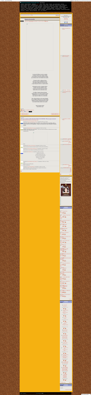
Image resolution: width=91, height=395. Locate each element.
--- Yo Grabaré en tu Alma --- (65, 350)
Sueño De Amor (65, 330)
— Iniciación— (65, 306)
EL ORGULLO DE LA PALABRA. (65, 357)
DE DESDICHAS (69, 165)
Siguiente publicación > (55, 113)
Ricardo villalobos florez (65, 364)
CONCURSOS (65, 224)
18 (66, 230)
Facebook (27, 111)
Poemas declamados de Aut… (67, 236)
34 (64, 230)
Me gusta (23, 110)
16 (66, 242)
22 (66, 217)
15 (66, 251)
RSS (21, 171)
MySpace (23, 111)
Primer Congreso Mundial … (67, 294)
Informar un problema (54, 393)
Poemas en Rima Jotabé (66, 240)
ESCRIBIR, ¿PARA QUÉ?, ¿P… (67, 253)
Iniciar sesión (77, 0)
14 (64, 222)
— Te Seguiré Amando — (65, 325)
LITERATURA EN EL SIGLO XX (67, 258)
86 (64, 217)
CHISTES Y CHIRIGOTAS (66, 290)
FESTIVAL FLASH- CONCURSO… (65, 249)
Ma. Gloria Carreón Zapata (31, 145)
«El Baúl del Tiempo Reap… (67, 215)
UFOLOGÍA (64, 244)
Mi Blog (31, 15)
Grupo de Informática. (66, 232)
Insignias (48, 393)
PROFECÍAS (64, 268)
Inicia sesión (66, 19)
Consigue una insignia (68, 389)
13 (64, 226)
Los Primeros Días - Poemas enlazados (65, 338)
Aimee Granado (31, 21)
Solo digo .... (69, 89)
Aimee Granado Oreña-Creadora (30, 393)
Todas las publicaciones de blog (25, 15)
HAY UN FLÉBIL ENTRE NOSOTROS (65, 370)
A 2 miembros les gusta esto (29, 109)
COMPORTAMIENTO (70, 170)
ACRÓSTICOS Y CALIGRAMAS (65, 286)
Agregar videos (63, 382)
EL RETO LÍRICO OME (66, 277)
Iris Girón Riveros (30, 151)
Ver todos (70, 174)
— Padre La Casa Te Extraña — (65, 313)
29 (66, 226)
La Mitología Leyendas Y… (67, 220)
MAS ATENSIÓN (70, 142)
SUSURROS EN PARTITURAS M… (67, 273)
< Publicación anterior (24, 113)
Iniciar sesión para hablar (85, 394)
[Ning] (2, 0)
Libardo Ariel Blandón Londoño (32, 121)
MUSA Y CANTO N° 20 (66, 281)
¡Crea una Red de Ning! (8, 0)
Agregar (58, 15)
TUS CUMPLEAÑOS (65, 363)
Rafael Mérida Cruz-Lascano (32, 128)
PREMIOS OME (65, 228)
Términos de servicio (68, 393)
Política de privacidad (61, 393)
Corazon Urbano (65, 211)
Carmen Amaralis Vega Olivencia (32, 148)
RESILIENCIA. (69, 139)
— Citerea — (65, 318)
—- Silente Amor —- (65, 343)
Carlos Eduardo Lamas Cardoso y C (33, 161)
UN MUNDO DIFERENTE (65, 377)
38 (66, 283)
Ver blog (47, 21)
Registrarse (72, 0)
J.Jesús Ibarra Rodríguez (31, 166)
